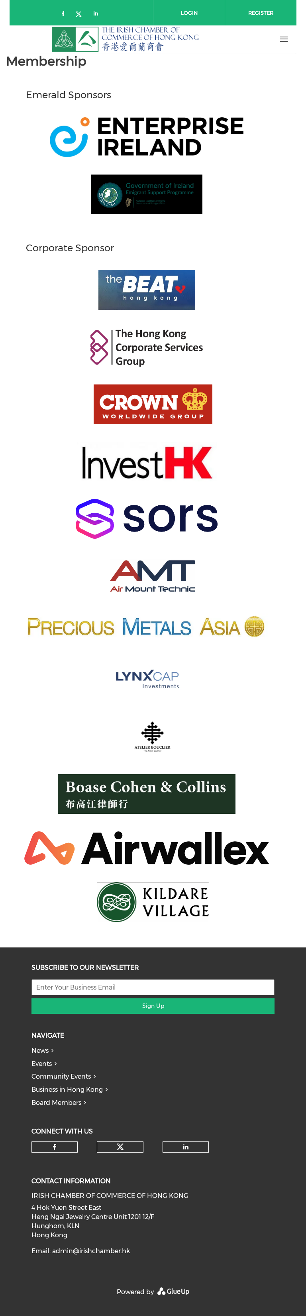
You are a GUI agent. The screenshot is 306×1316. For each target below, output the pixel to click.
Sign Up (153, 1005)
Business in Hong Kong (67, 1089)
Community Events (61, 1076)
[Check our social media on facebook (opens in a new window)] (65, 15)
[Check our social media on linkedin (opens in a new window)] (98, 15)
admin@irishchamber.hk (91, 1251)
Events (41, 1064)
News (40, 1050)
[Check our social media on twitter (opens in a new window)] (81, 15)
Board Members (56, 1102)
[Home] (125, 39)
